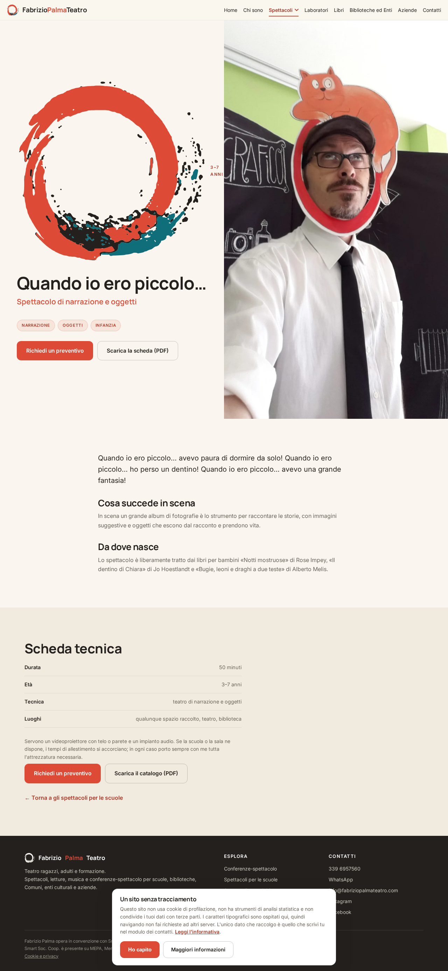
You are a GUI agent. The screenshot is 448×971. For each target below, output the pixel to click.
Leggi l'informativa (197, 932)
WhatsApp (341, 879)
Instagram (340, 901)
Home (230, 10)
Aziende (407, 10)
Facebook (340, 912)
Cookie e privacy (41, 956)
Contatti (432, 10)
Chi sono (253, 10)
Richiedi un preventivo (55, 350)
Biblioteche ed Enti (371, 10)
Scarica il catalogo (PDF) (146, 773)
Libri (339, 10)
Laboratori (316, 10)
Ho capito (140, 949)
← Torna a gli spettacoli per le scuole (73, 797)
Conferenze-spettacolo (250, 869)
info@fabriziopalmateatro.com (363, 890)
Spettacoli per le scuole (251, 879)
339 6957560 (344, 869)
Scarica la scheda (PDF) (138, 350)
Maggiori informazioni (198, 949)
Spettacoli (281, 10)
